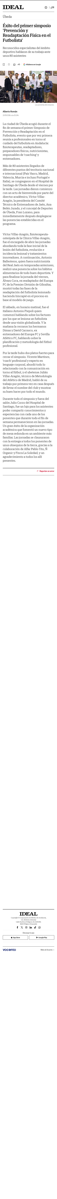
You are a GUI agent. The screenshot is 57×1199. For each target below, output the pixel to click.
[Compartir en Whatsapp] (14, 64)
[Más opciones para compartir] (18, 64)
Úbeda (7, 16)
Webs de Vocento (47, 950)
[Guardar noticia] (4, 64)
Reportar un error (47, 471)
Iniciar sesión (46, 7)
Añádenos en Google (33, 64)
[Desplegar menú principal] (52, 7)
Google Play (42, 938)
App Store (16, 938)
